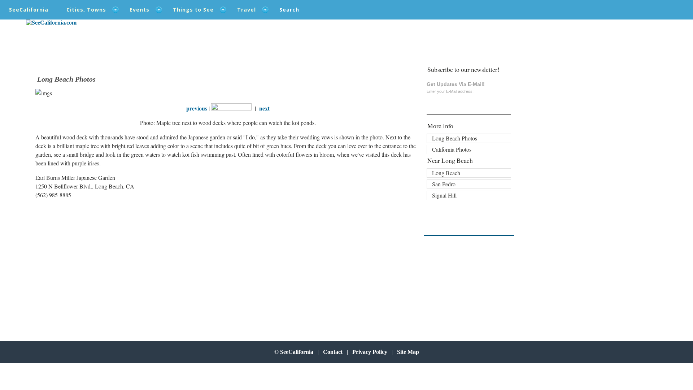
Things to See (193, 9)
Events (139, 9)
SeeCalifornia (28, 9)
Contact (333, 352)
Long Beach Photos (454, 138)
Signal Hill (444, 195)
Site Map (408, 352)
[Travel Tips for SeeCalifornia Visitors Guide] (51, 23)
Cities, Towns (86, 9)
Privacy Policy (369, 352)
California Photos (451, 149)
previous (196, 108)
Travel (246, 9)
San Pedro (444, 184)
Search (289, 9)
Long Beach (446, 173)
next (264, 108)
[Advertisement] (83, 263)
